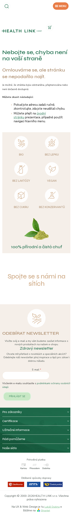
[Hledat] (6, 6)
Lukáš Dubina (52, 507)
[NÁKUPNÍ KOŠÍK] (50, 26)
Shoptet (45, 510)
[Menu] (61, 6)
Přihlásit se (17, 396)
